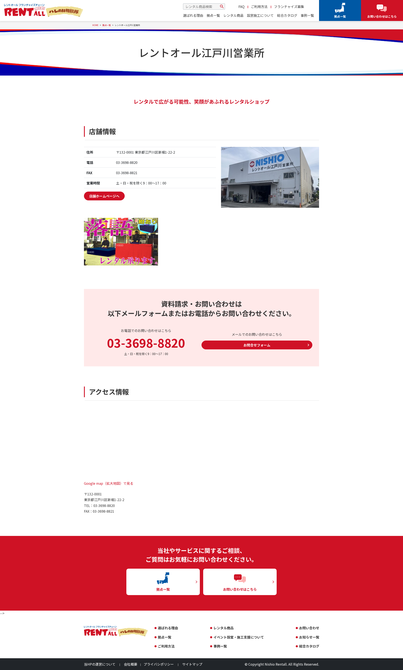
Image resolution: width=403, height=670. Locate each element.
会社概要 (130, 664)
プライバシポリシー (159, 664)
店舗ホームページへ (104, 196)
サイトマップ (192, 664)
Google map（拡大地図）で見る (108, 483)
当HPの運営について (99, 664)
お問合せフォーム (256, 344)
